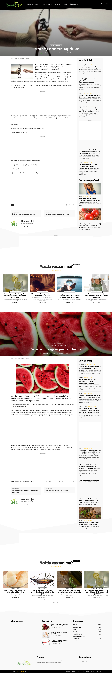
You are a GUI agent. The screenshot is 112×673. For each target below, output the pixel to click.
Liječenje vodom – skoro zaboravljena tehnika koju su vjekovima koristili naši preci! (69, 295)
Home (12, 58)
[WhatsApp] (66, 205)
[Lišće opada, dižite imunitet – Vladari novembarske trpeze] (46, 627)
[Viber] (69, 205)
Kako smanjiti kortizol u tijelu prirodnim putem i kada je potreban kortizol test (88, 166)
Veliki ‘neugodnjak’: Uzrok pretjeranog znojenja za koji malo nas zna (89, 200)
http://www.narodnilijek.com (27, 223)
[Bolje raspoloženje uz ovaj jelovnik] (46, 635)
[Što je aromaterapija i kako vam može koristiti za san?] (42, 283)
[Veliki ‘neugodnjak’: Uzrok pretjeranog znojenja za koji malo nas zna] (90, 188)
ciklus (16, 205)
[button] (107, 3)
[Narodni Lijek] (41, 53)
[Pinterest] (62, 205)
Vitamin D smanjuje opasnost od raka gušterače (59, 641)
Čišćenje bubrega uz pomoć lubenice (23, 214)
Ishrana (81, 77)
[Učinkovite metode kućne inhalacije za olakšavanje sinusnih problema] (96, 283)
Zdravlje (50, 42)
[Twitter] (103, 3)
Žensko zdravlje (83, 106)
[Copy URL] (73, 205)
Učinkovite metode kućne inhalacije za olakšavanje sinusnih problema (96, 295)
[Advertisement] (43, 103)
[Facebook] (99, 3)
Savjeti (80, 196)
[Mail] (27, 226)
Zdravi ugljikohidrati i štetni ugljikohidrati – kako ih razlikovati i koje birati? (88, 80)
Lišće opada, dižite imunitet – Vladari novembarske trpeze (60, 625)
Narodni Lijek (47, 52)
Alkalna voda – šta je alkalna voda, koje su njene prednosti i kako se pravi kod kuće (90, 151)
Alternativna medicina (58, 42)
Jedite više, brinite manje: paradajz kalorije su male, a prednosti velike (90, 225)
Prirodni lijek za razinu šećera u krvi (57, 214)
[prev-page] (53, 306)
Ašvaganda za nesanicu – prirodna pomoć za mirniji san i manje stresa (90, 67)
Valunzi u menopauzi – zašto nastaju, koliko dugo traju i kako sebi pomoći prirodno (89, 109)
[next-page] (57, 306)
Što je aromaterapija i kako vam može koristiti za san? (42, 295)
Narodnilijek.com (20, 671)
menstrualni (21, 205)
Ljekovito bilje (82, 64)
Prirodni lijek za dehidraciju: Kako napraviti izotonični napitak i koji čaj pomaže (15, 295)
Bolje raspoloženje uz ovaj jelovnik (59, 633)
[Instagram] (101, 3)
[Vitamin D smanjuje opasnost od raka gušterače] (46, 642)
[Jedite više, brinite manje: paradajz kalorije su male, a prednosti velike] (90, 214)
